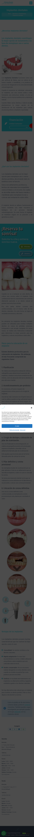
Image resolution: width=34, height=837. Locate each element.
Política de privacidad (14, 430)
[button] (31, 408)
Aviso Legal (22, 430)
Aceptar (17, 426)
